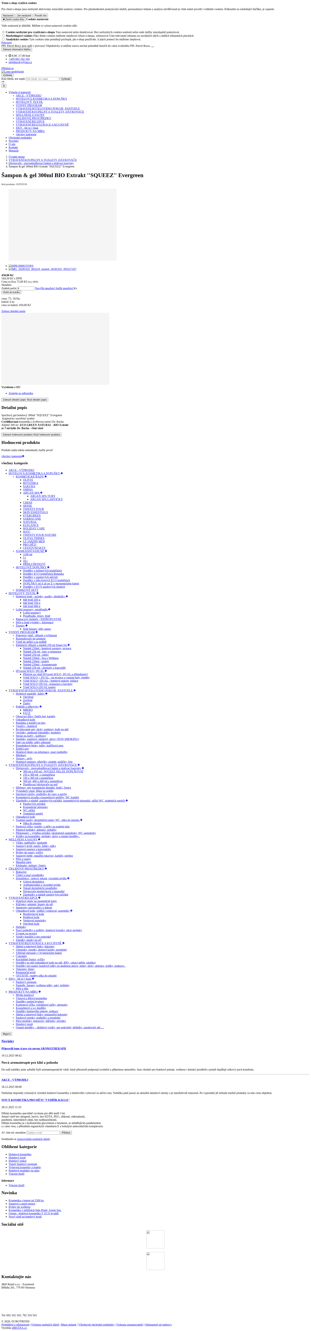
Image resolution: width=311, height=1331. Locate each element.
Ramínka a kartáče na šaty (31, 722)
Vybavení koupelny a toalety (25, 1167)
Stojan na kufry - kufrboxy (31, 735)
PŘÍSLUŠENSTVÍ (34, 564)
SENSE (27, 505)
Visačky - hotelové (26, 726)
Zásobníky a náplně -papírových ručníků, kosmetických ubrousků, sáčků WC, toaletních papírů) (71, 800)
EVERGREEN (32, 515)
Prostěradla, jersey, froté (36, 615)
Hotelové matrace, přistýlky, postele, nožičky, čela (44, 761)
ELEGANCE (31, 525)
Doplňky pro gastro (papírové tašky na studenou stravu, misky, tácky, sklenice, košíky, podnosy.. (70, 965)
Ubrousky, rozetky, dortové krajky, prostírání (41, 949)
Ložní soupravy (32, 612)
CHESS (27, 502)
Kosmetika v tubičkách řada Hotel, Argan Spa (35, 1210)
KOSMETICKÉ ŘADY (30, 476)
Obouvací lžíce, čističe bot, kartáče (35, 716)
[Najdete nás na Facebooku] (155, 1247)
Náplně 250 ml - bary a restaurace (42, 651)
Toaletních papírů (33, 813)
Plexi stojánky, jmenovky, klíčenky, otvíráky (41, 1020)
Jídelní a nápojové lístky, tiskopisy (35, 946)
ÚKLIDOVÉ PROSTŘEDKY (33, 118)
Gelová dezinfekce (33, 881)
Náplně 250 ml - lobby (36, 654)
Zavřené (27, 700)
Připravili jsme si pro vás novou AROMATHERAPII (33, 1048)
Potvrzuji (6, 42)
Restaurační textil (25, 972)
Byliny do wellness (19, 1206)
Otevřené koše (31, 923)
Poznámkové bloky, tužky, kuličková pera (39, 745)
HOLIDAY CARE (34, 528)
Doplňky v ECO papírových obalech (44, 586)
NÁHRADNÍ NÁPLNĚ (30, 551)
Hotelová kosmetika (20, 1154)
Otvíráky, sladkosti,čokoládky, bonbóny (38, 732)
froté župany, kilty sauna (37, 628)
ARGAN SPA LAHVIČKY (46, 499)
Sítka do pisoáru (32, 823)
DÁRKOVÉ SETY (27, 590)
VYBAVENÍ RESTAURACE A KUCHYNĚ (42, 124)
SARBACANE (32, 518)
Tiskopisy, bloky (25, 969)
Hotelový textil (24, 1024)
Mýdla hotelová (25, 995)
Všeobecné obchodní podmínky (96, 1324)
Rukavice (21, 871)
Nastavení (8, 15)
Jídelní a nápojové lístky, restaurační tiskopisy (41, 1014)
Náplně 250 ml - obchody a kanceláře (44, 667)
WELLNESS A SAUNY (30, 114)
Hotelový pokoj (17, 1160)
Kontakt (13, 147)
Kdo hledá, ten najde (13, 78)
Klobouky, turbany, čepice (31, 865)
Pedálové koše (31, 917)
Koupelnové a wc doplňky (31, 1008)
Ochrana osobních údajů (45, 1324)
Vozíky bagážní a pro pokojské (33, 936)
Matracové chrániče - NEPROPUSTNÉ (38, 619)
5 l (24, 557)
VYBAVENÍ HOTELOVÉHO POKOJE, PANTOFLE (48, 108)
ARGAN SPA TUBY (42, 496)
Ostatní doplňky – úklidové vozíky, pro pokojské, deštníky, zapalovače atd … (60, 1027)
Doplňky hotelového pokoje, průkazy (37, 1011)
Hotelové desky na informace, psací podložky (42, 752)
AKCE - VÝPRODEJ (28, 95)
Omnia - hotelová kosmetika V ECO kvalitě (34, 1213)
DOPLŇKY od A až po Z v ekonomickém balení (51, 583)
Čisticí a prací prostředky (30, 875)
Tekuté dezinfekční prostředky (40, 888)
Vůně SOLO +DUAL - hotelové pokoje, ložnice (50, 680)
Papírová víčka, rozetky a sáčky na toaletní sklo (43, 826)
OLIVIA (28, 479)
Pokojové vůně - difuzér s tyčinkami (36, 635)
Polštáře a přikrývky (27, 706)
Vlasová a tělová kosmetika (31, 998)
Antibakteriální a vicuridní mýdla (41, 884)
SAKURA (29, 486)
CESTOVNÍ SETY (34, 547)
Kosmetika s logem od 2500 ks (26, 1200)
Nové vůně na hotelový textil (25, 1216)
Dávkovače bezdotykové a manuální (43, 891)
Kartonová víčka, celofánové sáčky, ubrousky (42, 1004)
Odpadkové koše (25, 719)
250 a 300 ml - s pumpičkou (39, 774)
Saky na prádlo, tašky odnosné (33, 742)
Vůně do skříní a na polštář (31, 641)
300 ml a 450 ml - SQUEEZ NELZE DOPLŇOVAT (53, 771)
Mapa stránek (68, 1324)
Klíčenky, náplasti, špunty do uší (34, 904)
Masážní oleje (23, 862)
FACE (26, 713)
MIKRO (28, 709)
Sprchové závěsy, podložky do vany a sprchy (41, 794)
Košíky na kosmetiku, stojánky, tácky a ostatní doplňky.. (48, 836)
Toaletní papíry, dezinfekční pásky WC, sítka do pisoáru (48, 820)
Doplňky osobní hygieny (30, 1001)
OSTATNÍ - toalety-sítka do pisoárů (36, 975)
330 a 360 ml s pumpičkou (38, 777)
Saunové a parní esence (22, 1203)
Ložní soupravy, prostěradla (32, 609)
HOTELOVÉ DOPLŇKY (31, 567)
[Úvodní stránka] (12, 71)
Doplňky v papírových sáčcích (40, 577)
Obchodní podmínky (20, 137)
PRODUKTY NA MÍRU (30, 131)
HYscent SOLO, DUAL (30, 671)
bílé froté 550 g (31, 602)
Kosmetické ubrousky (35, 807)
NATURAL (30, 521)
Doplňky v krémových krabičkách (42, 570)
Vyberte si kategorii (20, 92)
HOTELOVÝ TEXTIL (29, 102)
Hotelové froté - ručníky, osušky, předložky (41, 596)
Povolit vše (40, 15)
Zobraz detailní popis (13, 311)
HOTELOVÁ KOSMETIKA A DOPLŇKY (41, 98)
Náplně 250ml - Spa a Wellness (41, 658)
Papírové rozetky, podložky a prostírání (38, 1017)
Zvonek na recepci (26, 933)
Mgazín (7, 1034)
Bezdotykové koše (33, 914)
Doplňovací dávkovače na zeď (40, 784)
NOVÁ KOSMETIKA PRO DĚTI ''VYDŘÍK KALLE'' (35, 1099)
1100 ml (27, 554)
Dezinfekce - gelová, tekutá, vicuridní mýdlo (41, 878)
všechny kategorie (26, 134)
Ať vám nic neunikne (13, 1132)
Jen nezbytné (24, 15)
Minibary (21, 755)
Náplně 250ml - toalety (36, 661)
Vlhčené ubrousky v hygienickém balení (39, 952)
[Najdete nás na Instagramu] (155, 1269)
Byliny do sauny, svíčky (29, 852)
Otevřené (28, 696)
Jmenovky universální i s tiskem (34, 907)
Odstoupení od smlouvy (158, 1324)
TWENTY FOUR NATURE (39, 534)
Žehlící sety (22, 748)
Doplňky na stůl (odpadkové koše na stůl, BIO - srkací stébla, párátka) (56, 962)
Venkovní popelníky (34, 920)
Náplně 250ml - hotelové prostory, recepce (47, 648)
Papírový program (26, 982)
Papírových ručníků (34, 803)
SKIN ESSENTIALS (35, 512)
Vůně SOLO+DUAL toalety (39, 687)
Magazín (14, 150)
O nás (12, 144)
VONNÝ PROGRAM (29, 105)
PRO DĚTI (29, 544)
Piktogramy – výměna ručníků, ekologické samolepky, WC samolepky (56, 833)
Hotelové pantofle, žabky (30, 693)
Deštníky (21, 926)
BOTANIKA (30, 483)
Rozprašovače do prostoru (31, 638)
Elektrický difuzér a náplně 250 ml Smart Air (41, 645)
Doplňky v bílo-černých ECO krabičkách (46, 580)
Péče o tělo (22, 988)
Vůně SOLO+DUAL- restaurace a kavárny (48, 683)
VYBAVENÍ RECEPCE (30, 121)
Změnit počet (8, 288)
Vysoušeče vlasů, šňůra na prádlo (34, 790)
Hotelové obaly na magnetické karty (36, 901)
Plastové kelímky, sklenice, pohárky (36, 829)
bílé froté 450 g (31, 599)
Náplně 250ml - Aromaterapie (40, 664)
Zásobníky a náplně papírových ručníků (45, 894)
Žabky (26, 703)
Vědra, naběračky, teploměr (31, 842)
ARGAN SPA (31, 492)
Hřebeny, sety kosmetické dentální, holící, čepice (43, 787)
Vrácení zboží (16, 1173)
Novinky (14, 140)
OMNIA (28, 489)
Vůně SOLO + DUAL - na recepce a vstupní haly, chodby (56, 677)
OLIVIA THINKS (33, 538)
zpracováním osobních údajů (33, 1139)
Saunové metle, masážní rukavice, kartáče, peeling (44, 855)
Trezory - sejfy (24, 758)
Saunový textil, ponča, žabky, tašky (36, 845)
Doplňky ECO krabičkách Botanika (43, 573)
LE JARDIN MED (34, 541)
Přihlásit (66, 1132)
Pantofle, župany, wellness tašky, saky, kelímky (42, 985)
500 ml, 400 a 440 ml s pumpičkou (43, 781)
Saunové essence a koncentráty (33, 849)
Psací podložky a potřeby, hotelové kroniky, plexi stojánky (49, 930)
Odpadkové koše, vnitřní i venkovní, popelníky (43, 910)
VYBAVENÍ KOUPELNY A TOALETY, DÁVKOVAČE (50, 111)
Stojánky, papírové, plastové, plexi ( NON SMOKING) (47, 739)
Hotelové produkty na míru (24, 1170)
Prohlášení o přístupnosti (15, 1324)
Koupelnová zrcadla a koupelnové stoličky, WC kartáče (47, 797)
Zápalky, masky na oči (28, 939)
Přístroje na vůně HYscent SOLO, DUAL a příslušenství (55, 674)
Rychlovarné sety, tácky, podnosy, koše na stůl (42, 729)
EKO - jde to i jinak (27, 127)
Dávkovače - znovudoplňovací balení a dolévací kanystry (49, 768)
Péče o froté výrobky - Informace (34, 622)
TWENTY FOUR (33, 509)
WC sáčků (29, 810)
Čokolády (21, 956)
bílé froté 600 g (31, 606)
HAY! (26, 531)
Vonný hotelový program (23, 1164)
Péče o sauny (23, 858)
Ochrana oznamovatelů (129, 1324)
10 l (25, 560)
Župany (20, 625)
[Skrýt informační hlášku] (152, 46)
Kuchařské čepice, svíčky (30, 959)
